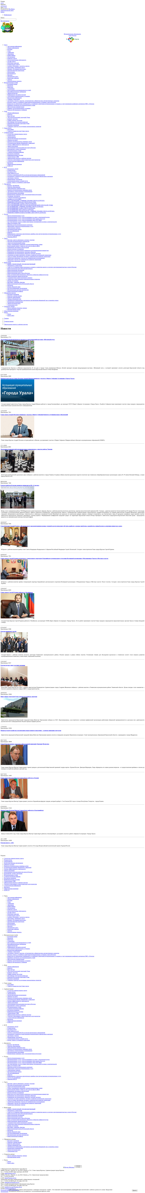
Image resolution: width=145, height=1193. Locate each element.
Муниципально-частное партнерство (18, 290)
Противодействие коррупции (15, 70)
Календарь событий (13, 78)
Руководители (11, 135)
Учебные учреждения (13, 99)
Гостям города (11, 61)
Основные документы (13, 196)
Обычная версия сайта (7, 10)
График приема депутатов (14, 120)
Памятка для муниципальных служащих (19, 108)
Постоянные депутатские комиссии (17, 122)
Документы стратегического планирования (19, 191)
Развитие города (12, 58)
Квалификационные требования (16, 91)
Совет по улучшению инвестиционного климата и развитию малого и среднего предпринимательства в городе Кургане (41, 267)
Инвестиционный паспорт (15, 271)
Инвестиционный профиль (15, 291)
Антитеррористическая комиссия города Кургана (21, 147)
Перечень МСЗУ (12, 237)
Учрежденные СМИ (13, 156)
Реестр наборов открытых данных (17, 308)
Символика (10, 52)
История (9, 49)
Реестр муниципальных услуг (16, 215)
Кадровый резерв (12, 84)
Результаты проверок (13, 153)
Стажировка (10, 88)
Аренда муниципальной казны (16, 243)
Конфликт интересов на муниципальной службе (21, 105)
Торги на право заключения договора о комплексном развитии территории (28, 256)
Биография (10, 129)
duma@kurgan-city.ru (10, 1178)
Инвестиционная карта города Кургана (18, 273)
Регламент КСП (11, 172)
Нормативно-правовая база (15, 302)
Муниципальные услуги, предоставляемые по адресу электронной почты (28, 217)
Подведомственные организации (16, 138)
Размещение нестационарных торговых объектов (21, 252)
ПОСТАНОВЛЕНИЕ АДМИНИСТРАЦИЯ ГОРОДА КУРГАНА (26, 200)
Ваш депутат (11, 116)
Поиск (6, 312)
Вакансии (10, 85)
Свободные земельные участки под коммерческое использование (26, 258)
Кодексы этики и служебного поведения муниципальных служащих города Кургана (31, 102)
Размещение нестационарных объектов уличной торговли (24, 253)
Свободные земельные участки (16, 261)
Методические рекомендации (15, 107)
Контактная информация (14, 97)
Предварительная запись (14, 229)
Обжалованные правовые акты (16, 188)
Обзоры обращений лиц (14, 299)
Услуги (6, 214)
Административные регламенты (16, 197)
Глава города (7, 128)
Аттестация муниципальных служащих (18, 96)
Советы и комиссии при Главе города (18, 131)
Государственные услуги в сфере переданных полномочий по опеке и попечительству (32, 221)
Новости (9, 114)
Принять (135, 1190)
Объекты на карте (12, 140)
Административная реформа (15, 152)
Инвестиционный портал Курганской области (20, 283)
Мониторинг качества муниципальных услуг (20, 226)
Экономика (10, 54)
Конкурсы (10, 87)
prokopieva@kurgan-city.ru (12, 1182)
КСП (5, 167)
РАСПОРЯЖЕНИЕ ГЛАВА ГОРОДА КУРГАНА (21, 208)
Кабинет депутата (12, 119)
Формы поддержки (12, 280)
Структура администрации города (17, 134)
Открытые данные (9, 306)
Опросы (9, 79)
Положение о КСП (12, 169)
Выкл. (13, 9)
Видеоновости (11, 73)
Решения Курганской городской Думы (18, 123)
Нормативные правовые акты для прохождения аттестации (24, 194)
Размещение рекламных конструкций (18, 247)
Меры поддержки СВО (14, 223)
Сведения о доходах (13, 178)
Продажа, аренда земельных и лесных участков (20, 240)
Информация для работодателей (16, 94)
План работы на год (13, 173)
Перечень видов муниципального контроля (19, 224)
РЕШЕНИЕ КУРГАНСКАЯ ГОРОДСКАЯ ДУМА (21, 202)
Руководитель (11, 170)
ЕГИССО (10, 166)
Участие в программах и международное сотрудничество (23, 159)
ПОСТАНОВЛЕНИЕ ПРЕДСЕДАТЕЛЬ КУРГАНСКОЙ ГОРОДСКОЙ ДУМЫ (30, 205)
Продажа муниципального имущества (18, 241)
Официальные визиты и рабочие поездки (19, 158)
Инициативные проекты (14, 81)
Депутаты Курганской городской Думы (18, 117)
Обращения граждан (10, 293)
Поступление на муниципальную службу (19, 90)
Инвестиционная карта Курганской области (20, 268)
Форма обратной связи (13, 286)
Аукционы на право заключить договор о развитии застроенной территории (29, 255)
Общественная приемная (14, 164)
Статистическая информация (15, 161)
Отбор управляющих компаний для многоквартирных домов (24, 244)
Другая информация (13, 231)
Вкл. (10, 9)
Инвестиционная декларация (15, 270)
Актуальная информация (14, 46)
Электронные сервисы (13, 228)
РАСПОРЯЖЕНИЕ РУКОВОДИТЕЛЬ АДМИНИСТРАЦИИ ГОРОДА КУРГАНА (30, 211)
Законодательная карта (13, 303)
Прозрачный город (12, 76)
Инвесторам (7, 262)
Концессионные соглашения (15, 249)
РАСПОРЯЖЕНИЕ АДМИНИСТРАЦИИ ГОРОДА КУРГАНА (25, 206)
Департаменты (11, 137)
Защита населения (12, 146)
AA (2, 6)
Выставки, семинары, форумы (16, 282)
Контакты (10, 162)
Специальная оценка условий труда (17, 181)
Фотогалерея (11, 72)
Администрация (8, 132)
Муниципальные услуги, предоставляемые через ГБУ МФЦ (24, 220)
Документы (7, 184)
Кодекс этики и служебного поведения (18, 182)
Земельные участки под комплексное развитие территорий (24, 259)
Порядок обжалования (13, 187)
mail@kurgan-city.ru (10, 1173)
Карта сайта (10, 315)
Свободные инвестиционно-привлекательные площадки (23, 279)
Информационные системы (15, 155)
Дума (5, 111)
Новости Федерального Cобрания (17, 110)
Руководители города (13, 64)
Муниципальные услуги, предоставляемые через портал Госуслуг (26, 218)
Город (5, 45)
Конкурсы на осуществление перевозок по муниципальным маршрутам (28, 250)
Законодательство (12, 93)
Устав (9, 51)
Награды (9, 75)
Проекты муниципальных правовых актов (19, 141)
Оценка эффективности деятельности (18, 144)
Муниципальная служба (11, 82)
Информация (7, 15)
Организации (11, 57)
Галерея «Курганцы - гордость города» (18, 66)
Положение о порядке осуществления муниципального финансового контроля (30, 176)
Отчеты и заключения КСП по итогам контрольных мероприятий (26, 175)
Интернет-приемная (13, 125)
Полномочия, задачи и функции (16, 149)
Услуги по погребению (14, 235)
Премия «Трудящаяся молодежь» (16, 69)
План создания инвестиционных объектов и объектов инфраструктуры (27, 274)
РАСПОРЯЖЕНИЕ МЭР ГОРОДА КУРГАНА (20, 209)
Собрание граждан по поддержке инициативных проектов (24, 126)
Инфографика (11, 55)
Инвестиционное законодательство (17, 276)
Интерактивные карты (13, 309)
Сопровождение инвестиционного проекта (19, 277)
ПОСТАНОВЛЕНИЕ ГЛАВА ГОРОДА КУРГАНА (22, 203)
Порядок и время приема (14, 296)
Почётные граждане (13, 63)
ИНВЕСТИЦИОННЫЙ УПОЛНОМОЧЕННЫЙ (21, 264)
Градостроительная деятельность (16, 60)
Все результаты (5, 21)
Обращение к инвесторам (14, 265)
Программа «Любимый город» (16, 67)
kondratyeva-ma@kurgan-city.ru (13, 1187)
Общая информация (13, 48)
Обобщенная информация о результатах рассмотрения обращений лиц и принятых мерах (32, 300)
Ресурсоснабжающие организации (17, 288)
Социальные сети (12, 305)
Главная (6, 318)
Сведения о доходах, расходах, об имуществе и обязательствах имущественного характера (33, 100)
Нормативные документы (14, 179)
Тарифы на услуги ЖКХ (14, 199)
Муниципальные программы (15, 193)
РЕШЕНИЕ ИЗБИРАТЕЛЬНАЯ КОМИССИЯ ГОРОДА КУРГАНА (26, 212)
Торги (5, 238)
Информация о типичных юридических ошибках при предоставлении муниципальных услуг (34, 234)
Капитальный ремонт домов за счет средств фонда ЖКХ (23, 246)
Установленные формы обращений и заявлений (21, 143)
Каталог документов (13, 185)
